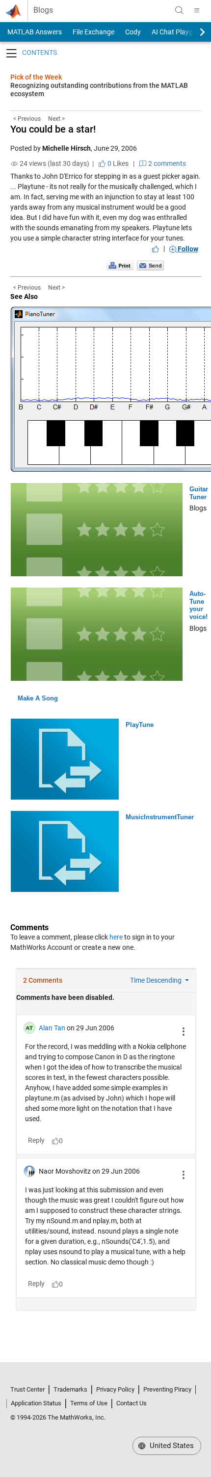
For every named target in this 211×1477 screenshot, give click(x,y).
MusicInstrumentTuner (160, 817)
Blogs (43, 10)
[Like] (155, 249)
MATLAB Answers (34, 32)
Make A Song (38, 698)
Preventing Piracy (167, 1389)
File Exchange (93, 32)
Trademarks (70, 1389)
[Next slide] (194, 32)
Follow (187, 249)
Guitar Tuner (198, 493)
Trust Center (27, 1389)
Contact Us (131, 1403)
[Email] (150, 265)
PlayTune (140, 724)
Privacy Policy (115, 1389)
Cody (133, 32)
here (116, 937)
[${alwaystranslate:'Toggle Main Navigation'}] (196, 10)
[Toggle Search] (179, 10)
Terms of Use (88, 1403)
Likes (117, 163)
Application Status (36, 1403)
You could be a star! (53, 129)
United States (171, 1445)
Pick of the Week (36, 77)
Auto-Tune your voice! (198, 605)
